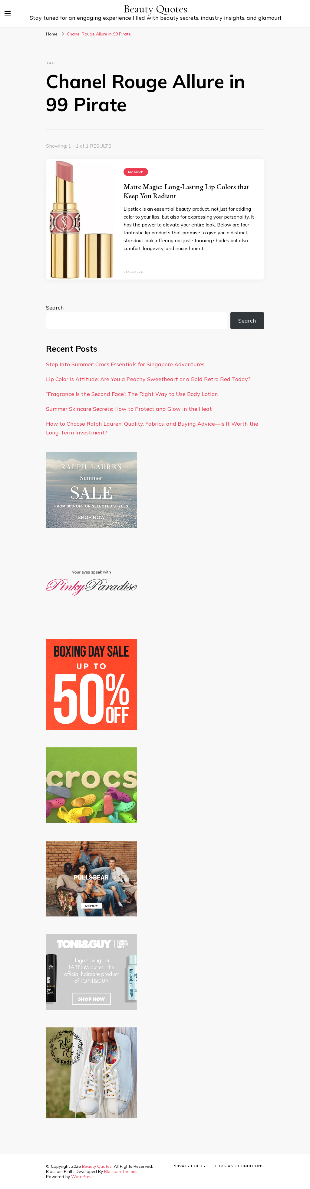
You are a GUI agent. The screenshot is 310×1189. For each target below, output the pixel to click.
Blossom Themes (120, 1171)
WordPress (82, 1176)
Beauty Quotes (155, 9)
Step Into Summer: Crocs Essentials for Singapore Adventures (125, 364)
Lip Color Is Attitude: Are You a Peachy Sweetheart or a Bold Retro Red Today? (148, 379)
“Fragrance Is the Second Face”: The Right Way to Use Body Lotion (132, 393)
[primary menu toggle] (8, 13)
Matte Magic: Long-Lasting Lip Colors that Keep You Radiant (186, 191)
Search (55, 307)
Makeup (135, 172)
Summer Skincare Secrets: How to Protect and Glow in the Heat (129, 408)
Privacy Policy (189, 1166)
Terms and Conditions (238, 1166)
